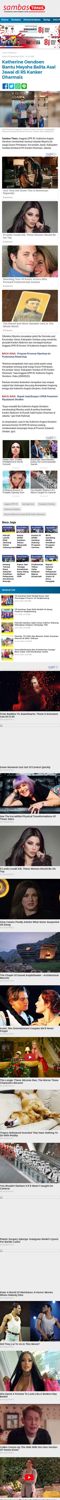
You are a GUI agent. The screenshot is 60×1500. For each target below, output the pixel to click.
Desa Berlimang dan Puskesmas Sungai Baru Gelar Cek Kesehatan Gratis (35, 651)
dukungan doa (28, 504)
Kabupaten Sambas (47, 504)
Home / (5, 53)
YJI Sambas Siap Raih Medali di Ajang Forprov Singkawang (33, 610)
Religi (46, 19)
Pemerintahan (32, 19)
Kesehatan (12, 53)
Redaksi (16, 19)
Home (5, 19)
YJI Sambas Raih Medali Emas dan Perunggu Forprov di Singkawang (32, 597)
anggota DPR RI (10, 504)
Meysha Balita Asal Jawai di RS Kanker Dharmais (24, 514)
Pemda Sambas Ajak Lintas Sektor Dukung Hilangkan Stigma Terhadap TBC (37, 624)
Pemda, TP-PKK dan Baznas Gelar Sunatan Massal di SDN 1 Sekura (36, 637)
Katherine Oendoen (12, 509)
